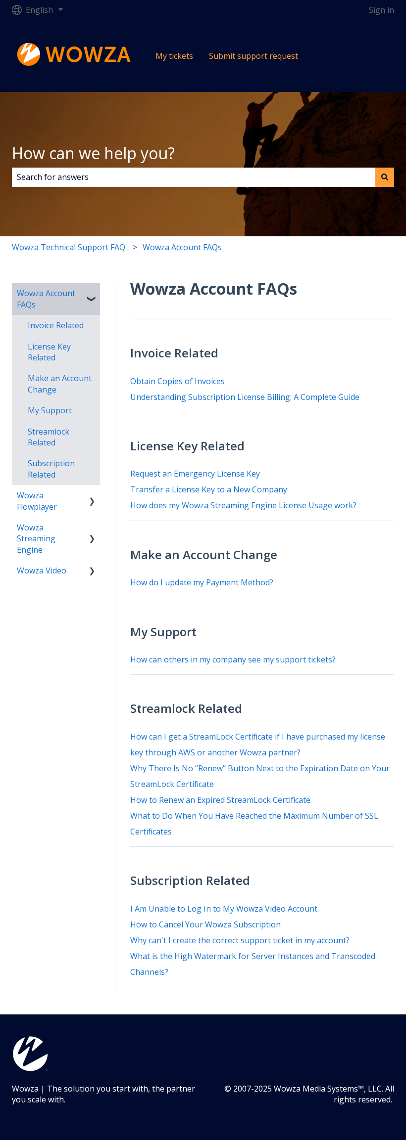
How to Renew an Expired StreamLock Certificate (220, 799)
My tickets (174, 55)
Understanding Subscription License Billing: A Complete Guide (244, 397)
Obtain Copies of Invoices (177, 381)
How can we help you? (93, 153)
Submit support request (253, 55)
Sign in (381, 9)
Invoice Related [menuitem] (56, 325)
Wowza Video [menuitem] (41, 570)
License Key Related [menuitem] (49, 352)
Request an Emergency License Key (195, 473)
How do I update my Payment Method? (201, 582)
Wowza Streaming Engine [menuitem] (36, 538)
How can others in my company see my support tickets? (233, 659)
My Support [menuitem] (50, 410)
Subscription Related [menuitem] (51, 469)
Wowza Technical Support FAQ (68, 247)
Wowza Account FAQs (182, 247)
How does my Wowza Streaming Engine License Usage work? (243, 505)
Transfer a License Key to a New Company (208, 489)
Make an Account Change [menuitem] (60, 384)
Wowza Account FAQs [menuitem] (46, 298)
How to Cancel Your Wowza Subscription (205, 924)
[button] (92, 294)
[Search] (384, 177)
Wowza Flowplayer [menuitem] (37, 501)
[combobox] (193, 177)
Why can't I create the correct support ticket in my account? (240, 940)
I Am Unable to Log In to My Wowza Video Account (223, 908)
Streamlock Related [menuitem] (48, 437)
